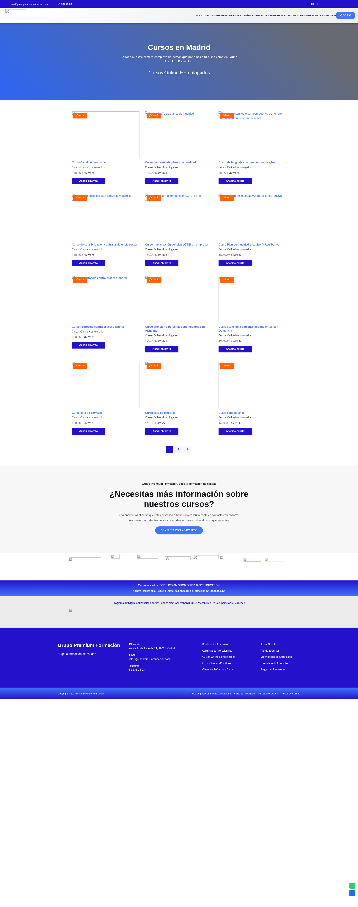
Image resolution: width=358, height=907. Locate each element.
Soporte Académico (241, 15)
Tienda (209, 15)
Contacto (330, 15)
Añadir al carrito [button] (88, 181)
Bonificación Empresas (270, 15)
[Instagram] (349, 4)
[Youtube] (341, 4)
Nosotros (220, 15)
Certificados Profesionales (305, 15)
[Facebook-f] (324, 4)
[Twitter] (333, 4)
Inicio (199, 15)
